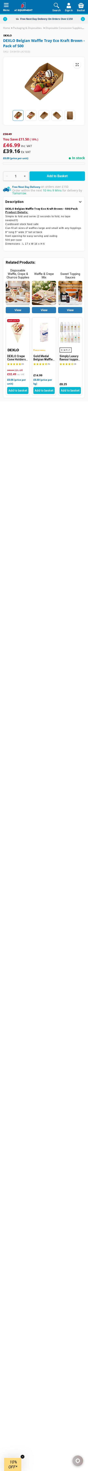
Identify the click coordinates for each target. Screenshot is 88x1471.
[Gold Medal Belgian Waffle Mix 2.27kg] (44, 332)
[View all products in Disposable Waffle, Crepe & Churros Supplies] (18, 293)
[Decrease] (6, 176)
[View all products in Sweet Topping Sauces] (70, 293)
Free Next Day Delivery (33, 19)
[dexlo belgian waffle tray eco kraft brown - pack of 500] (77, 64)
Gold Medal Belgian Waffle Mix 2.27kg (43, 358)
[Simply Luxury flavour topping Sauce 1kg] (70, 332)
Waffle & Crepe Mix (44, 275)
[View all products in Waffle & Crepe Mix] (44, 293)
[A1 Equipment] (23, 7)
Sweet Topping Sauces (70, 275)
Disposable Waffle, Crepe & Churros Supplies (18, 274)
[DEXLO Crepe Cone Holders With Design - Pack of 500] (17, 332)
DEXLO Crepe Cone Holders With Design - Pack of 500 (16, 358)
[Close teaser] (22, 1457)
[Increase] (24, 176)
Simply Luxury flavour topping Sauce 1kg (70, 358)
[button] (83, 19)
